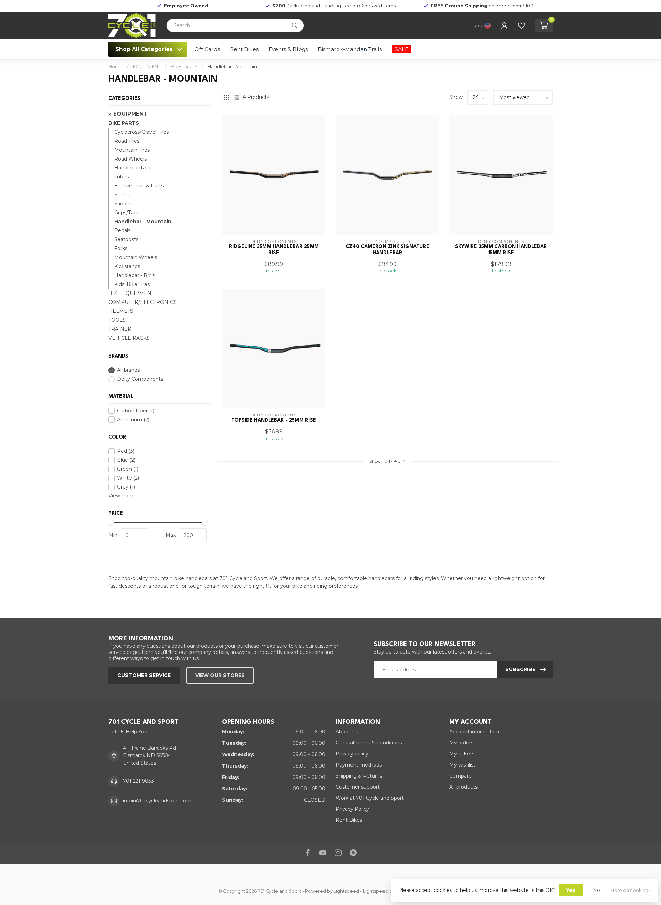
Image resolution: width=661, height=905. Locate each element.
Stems (122, 195)
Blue (126, 460)
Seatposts (126, 239)
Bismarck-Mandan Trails (350, 49)
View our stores (220, 675)
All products (463, 787)
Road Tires (126, 141)
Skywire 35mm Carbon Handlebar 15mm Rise (501, 249)
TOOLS (117, 320)
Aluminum (133, 419)
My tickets (461, 754)
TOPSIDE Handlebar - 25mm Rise (273, 420)
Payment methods (359, 765)
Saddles (123, 203)
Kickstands (127, 266)
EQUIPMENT (146, 66)
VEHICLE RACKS (129, 338)
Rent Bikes (244, 49)
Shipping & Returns (359, 776)
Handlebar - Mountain (232, 66)
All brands (128, 370)
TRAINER (120, 329)
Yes (570, 890)
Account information (474, 732)
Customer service (144, 675)
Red (125, 451)
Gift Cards (207, 49)
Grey (126, 487)
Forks (120, 248)
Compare (460, 776)
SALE (401, 49)
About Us (347, 732)
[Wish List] (521, 25)
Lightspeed (346, 891)
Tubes (121, 177)
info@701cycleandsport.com (157, 801)
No (596, 890)
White (128, 478)
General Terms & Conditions (369, 743)
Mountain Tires (132, 150)
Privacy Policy (352, 809)
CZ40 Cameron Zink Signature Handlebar (387, 249)
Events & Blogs (288, 49)
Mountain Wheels (135, 257)
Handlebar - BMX (134, 275)
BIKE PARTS (184, 66)
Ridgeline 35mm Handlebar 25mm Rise (274, 249)
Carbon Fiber (135, 410)
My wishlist (462, 765)
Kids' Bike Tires (132, 284)
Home (115, 66)
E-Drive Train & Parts (139, 186)
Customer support (358, 787)
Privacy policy (352, 754)
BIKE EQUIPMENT (131, 293)
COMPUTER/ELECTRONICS (142, 302)
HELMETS (120, 311)
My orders (461, 743)
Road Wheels (130, 159)
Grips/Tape (127, 212)
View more (121, 496)
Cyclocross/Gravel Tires (141, 132)
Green (127, 469)
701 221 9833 (138, 781)
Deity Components (140, 379)
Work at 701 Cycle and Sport (370, 798)
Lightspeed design (384, 891)
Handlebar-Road (134, 168)
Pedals (122, 230)
